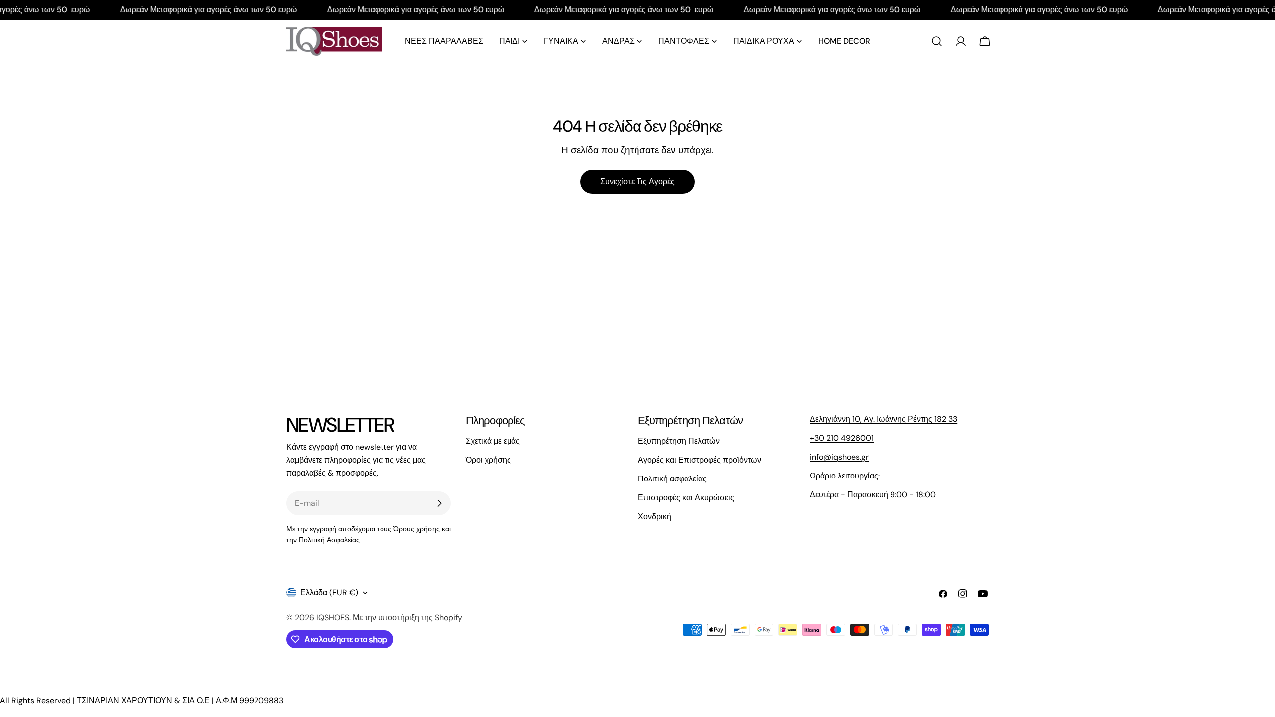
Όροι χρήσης (488, 460)
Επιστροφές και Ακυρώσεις (686, 497)
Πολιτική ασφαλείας (672, 479)
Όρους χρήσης (416, 528)
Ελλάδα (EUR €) (329, 592)
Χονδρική (654, 516)
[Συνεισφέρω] (439, 503)
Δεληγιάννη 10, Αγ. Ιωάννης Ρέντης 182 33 (883, 419)
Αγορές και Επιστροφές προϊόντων (699, 460)
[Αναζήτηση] (937, 41)
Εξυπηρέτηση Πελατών (679, 441)
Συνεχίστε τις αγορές (637, 181)
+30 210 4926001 (842, 438)
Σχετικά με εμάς (493, 441)
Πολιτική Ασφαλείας (329, 539)
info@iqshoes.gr (839, 457)
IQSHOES (332, 617)
